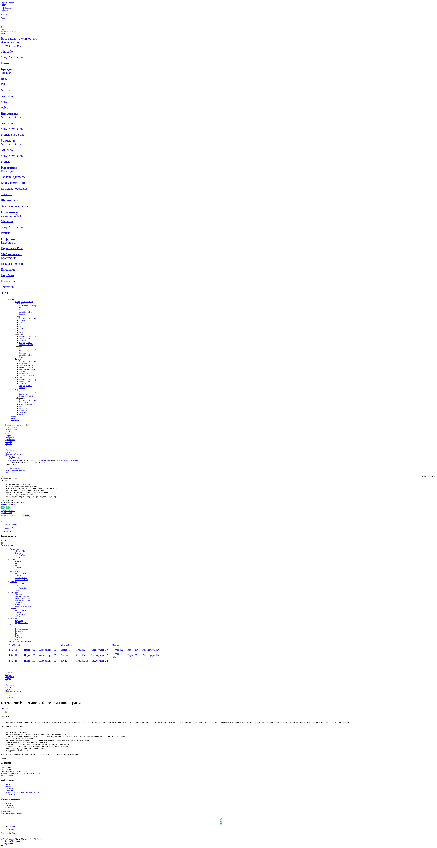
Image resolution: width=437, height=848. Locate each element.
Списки (8, 446)
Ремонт (8, 452)
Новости (8, 444)
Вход (12, 466)
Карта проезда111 (7, 775)
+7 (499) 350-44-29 (17, 460)
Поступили (9, 438)
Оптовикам (9, 450)
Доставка (9, 805)
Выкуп (8, 448)
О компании (10, 784)
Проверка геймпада (13, 454)
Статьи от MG (11, 794)
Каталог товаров (11, 427)
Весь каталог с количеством (19, 38)
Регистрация (15, 468)
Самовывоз (9, 807)
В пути (8, 436)
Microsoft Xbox (66, 645)
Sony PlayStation (15, 645)
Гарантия (9, 790)
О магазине (9, 786)
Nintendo (115, 645)
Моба (7, 431)
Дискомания (10, 440)
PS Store (8, 442)
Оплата (8, 803)
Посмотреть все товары (24, 302)
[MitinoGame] (6, 811)
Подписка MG (11, 429)
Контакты (9, 456)
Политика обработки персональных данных (22, 792)
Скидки (8, 433)
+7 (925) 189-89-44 (42, 460)
